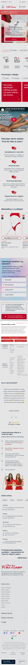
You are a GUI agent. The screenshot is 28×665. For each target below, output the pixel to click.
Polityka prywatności (21, 323)
